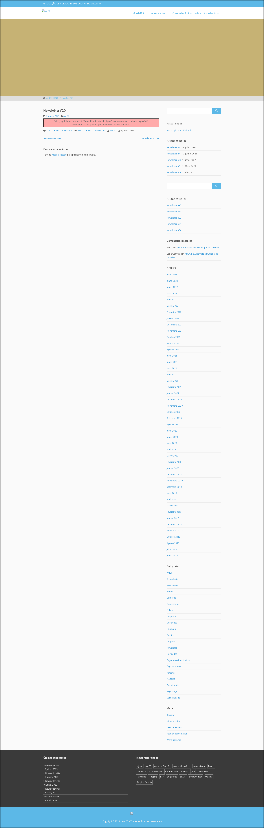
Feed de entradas (175, 727)
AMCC (66, 116)
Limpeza (171, 641)
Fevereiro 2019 (174, 511)
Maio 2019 (172, 493)
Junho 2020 (172, 437)
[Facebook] (206, 3)
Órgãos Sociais (174, 666)
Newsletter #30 (174, 172)
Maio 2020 (172, 443)
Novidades (172, 653)
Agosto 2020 (173, 424)
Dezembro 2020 (175, 399)
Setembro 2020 (174, 418)
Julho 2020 (172, 430)
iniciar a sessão (59, 154)
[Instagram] (211, 3)
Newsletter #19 (53, 138)
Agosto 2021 (173, 349)
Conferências (173, 604)
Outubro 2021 (173, 337)
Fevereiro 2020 (174, 461)
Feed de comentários (177, 733)
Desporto (171, 616)
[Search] (216, 111)
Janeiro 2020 (173, 468)
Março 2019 (172, 505)
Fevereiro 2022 (174, 312)
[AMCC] (46, 11)
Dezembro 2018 (175, 524)
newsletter (67, 130)
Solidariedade (173, 697)
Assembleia (172, 579)
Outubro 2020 (173, 411)
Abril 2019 (171, 499)
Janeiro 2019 (173, 518)
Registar (170, 714)
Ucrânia (209, 776)
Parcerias (171, 672)
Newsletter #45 (174, 147)
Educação (171, 628)
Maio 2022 (172, 293)
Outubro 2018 (173, 536)
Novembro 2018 (175, 530)
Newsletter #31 (174, 166)
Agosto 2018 (173, 543)
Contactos (211, 13)
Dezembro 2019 (175, 474)
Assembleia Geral (182, 766)
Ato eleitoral (199, 766)
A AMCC (139, 13)
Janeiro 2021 (173, 393)
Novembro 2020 (175, 405)
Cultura (170, 610)
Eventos (170, 635)
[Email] (217, 3)
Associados (172, 585)
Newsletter (100, 130)
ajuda (140, 766)
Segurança (172, 691)
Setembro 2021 (174, 343)
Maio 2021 (172, 368)
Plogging (171, 678)
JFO (193, 771)
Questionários (173, 685)
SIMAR (183, 776)
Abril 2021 (171, 374)
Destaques (172, 622)
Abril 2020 (171, 449)
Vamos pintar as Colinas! (179, 130)
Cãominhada (171, 771)
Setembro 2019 (174, 486)
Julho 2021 (172, 355)
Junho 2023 (172, 280)
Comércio (171, 597)
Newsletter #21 (149, 138)
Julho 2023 (172, 274)
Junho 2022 (172, 287)
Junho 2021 (172, 361)
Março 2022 (172, 305)
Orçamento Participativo (178, 660)
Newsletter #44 (174, 153)
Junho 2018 (172, 555)
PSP (162, 776)
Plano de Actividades (186, 13)
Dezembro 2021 (175, 324)
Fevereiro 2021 (174, 386)
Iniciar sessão (173, 721)
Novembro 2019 (175, 480)
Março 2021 (172, 380)
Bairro (57, 130)
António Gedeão (162, 766)
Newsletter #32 (174, 159)
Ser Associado (158, 13)
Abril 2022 (171, 299)
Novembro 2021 (175, 330)
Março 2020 (172, 455)
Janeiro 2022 (173, 318)
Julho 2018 (172, 549)
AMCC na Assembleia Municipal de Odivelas (198, 247)
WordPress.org (174, 739)
